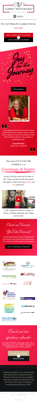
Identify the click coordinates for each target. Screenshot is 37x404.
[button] (18, 199)
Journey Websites (21, 395)
